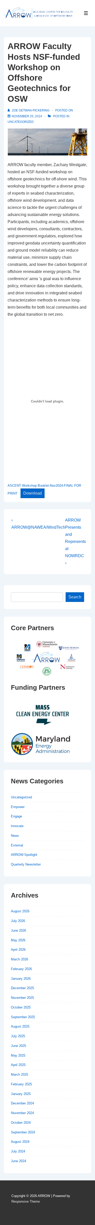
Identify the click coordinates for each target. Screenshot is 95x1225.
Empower (18, 807)
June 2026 (18, 930)
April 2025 (18, 1065)
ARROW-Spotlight (24, 855)
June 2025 (18, 1046)
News (15, 836)
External (17, 845)
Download (32, 493)
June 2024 (18, 1161)
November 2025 (22, 998)
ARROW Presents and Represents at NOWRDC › (75, 541)
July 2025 (18, 1036)
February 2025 (21, 1084)
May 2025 (18, 1055)
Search (74, 597)
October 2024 (21, 1123)
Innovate (17, 826)
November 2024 (22, 1113)
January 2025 (21, 1094)
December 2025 (22, 988)
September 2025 (23, 1017)
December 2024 (22, 1103)
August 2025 (20, 1026)
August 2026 (20, 911)
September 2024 (23, 1132)
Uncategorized (21, 122)
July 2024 (18, 1151)
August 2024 (20, 1142)
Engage (16, 816)
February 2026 (21, 969)
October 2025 (21, 1007)
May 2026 (18, 940)
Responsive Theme (25, 1201)
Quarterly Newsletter (26, 864)
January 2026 (21, 979)
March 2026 (19, 959)
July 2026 (18, 921)
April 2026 (18, 950)
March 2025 (19, 1074)
